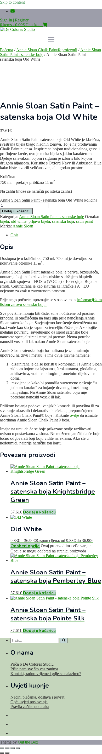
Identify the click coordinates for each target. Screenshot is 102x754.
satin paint (84, 221)
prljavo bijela (39, 221)
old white (18, 221)
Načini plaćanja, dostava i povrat (37, 697)
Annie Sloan (23, 226)
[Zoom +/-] (2, 748)
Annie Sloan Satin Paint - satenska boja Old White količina (48, 200)
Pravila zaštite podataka (29, 706)
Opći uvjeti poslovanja (29, 702)
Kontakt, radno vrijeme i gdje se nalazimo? (45, 673)
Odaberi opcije (25, 546)
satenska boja (63, 221)
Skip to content (12, 2)
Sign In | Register (14, 20)
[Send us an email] (12, 11)
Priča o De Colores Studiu (32, 664)
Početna (6, 50)
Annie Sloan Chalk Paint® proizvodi (46, 50)
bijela (4, 221)
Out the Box (28, 742)
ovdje (74, 415)
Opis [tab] (14, 235)
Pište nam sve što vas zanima (34, 669)
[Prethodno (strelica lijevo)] (2, 753)
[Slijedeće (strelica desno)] (7, 753)
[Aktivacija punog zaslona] (7, 748)
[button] (51, 40)
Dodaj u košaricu (16, 211)
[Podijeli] (12, 748)
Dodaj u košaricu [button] (39, 512)
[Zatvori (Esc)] (18, 748)
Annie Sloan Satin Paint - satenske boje (51, 216)
